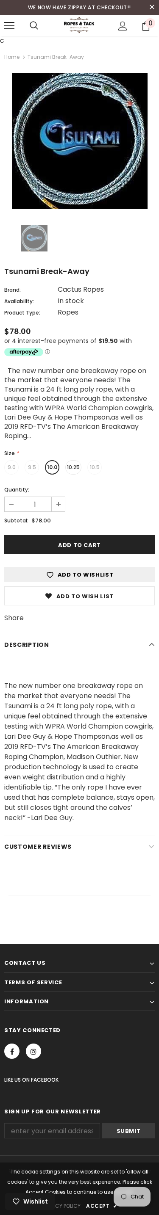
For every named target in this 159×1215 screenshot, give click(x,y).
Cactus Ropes (81, 289)
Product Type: (22, 312)
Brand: (12, 289)
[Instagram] (33, 1051)
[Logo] (79, 25)
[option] (79, 141)
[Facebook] (12, 1051)
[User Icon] (122, 26)
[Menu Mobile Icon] (9, 26)
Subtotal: (16, 520)
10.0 (52, 467)
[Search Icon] (34, 26)
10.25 (73, 467)
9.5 (32, 467)
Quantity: (16, 489)
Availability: (19, 301)
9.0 (12, 467)
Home (12, 57)
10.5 (95, 467)
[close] (152, 7)
